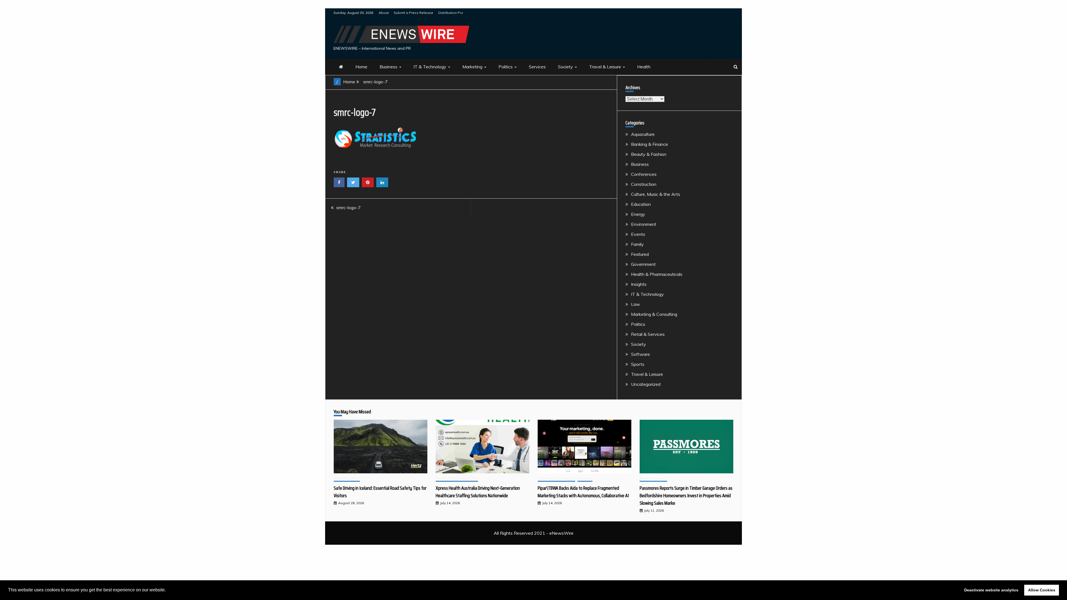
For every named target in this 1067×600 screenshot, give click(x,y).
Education (641, 204)
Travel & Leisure (605, 66)
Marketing (472, 66)
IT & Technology (429, 66)
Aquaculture (643, 134)
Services (537, 66)
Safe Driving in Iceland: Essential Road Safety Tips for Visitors (380, 491)
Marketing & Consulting (654, 314)
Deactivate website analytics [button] (991, 590)
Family (637, 244)
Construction (643, 184)
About (384, 13)
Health (643, 66)
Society (565, 66)
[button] (168, 590)
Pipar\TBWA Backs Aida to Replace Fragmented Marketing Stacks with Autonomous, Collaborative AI (583, 491)
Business (388, 66)
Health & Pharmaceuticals (656, 274)
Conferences (644, 174)
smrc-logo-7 (348, 207)
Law (635, 304)
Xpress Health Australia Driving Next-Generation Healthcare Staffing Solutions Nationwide (478, 491)
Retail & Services (648, 334)
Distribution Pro (450, 13)
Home (361, 66)
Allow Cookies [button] (1041, 590)
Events (638, 234)
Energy (638, 214)
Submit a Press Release (413, 13)
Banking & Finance (649, 144)
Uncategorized (645, 384)
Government (643, 264)
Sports (637, 364)
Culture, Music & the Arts (655, 194)
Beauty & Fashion (648, 154)
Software (640, 354)
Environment (643, 224)
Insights (639, 284)
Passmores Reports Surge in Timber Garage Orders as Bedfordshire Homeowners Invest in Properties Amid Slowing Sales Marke (686, 495)
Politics (505, 66)
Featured (640, 254)
